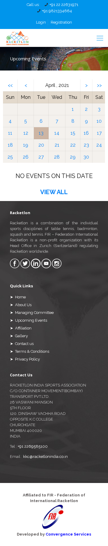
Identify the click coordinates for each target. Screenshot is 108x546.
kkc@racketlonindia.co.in (45, 456)
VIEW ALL (54, 192)
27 (41, 157)
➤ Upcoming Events (28, 320)
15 (72, 133)
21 (57, 145)
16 (86, 133)
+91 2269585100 (33, 446)
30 (86, 157)
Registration (61, 22)
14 (56, 133)
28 (57, 157)
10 (99, 121)
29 (73, 157)
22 (73, 145)
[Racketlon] (17, 37)
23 (86, 145)
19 (25, 145)
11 (10, 133)
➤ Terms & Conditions (29, 351)
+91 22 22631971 (64, 4)
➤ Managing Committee (32, 312)
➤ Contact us (22, 343)
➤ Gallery (19, 336)
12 (25, 133)
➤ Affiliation (21, 328)
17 (99, 133)
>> (99, 85)
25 (10, 157)
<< (10, 85)
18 (10, 145)
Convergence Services (68, 534)
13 (41, 133)
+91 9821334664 (57, 11)
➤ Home (18, 297)
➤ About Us (21, 305)
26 (25, 157)
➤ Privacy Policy (25, 359)
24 (99, 145)
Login (41, 22)
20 (41, 145)
